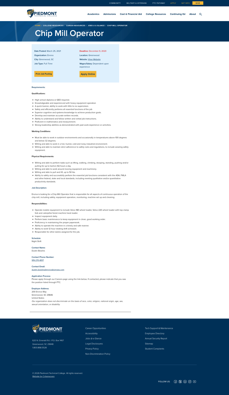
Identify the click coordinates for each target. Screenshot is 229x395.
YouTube (194, 381)
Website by (43, 376)
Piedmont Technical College (42, 12)
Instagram (189, 381)
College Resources (156, 14)
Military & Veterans (137, 3)
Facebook (175, 381)
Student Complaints (154, 348)
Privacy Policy (92, 348)
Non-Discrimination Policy (97, 353)
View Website (94, 59)
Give (198, 3)
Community (115, 3)
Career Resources (75, 25)
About (192, 14)
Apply (173, 3)
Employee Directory (154, 333)
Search (200, 14)
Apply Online (88, 74)
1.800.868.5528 (39, 347)
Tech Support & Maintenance (159, 328)
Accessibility (91, 333)
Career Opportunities (95, 328)
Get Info (185, 3)
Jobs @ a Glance (96, 25)
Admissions (109, 14)
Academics (93, 14)
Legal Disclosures (94, 343)
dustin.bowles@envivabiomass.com (48, 269)
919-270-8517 (38, 260)
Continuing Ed (177, 14)
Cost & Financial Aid (131, 14)
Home (38, 25)
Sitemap (149, 343)
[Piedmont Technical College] (54, 328)
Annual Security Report (156, 338)
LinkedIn (185, 381)
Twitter (180, 381)
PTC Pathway (159, 3)
